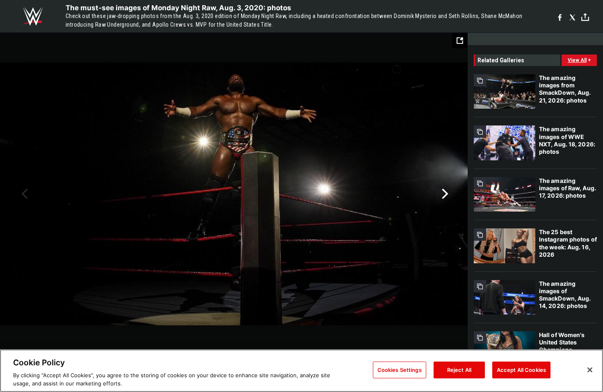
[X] (572, 16)
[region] (301, 370)
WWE (33, 16)
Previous (23, 194)
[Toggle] (585, 17)
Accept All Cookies (521, 370)
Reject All (459, 370)
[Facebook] (559, 16)
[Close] (590, 370)
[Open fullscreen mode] (460, 40)
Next (444, 194)
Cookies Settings (399, 370)
